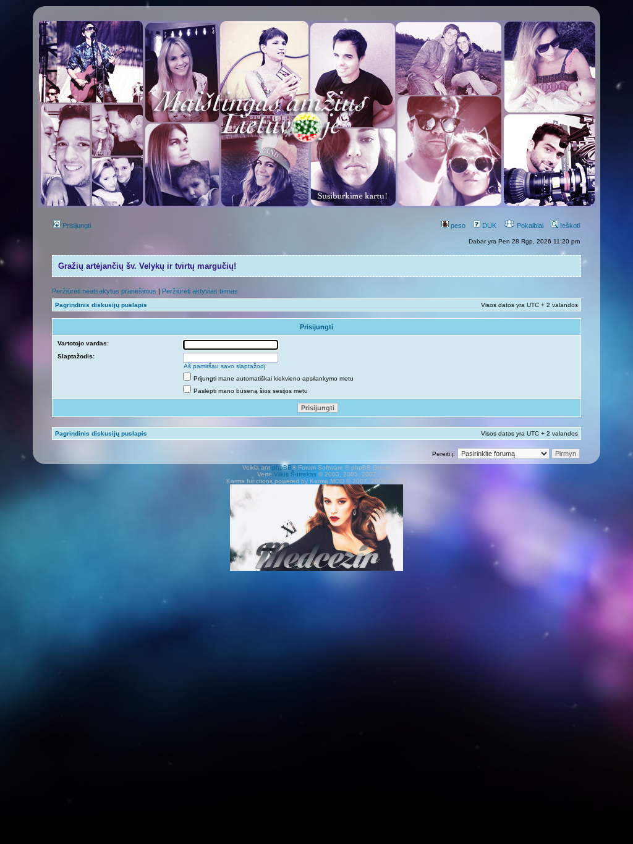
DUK (488, 225)
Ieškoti (569, 225)
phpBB (282, 467)
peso (457, 225)
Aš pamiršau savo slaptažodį (224, 366)
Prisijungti (76, 225)
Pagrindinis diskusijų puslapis (101, 305)
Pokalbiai (529, 225)
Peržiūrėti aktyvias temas (200, 291)
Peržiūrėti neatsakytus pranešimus (104, 291)
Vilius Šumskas (295, 474)
